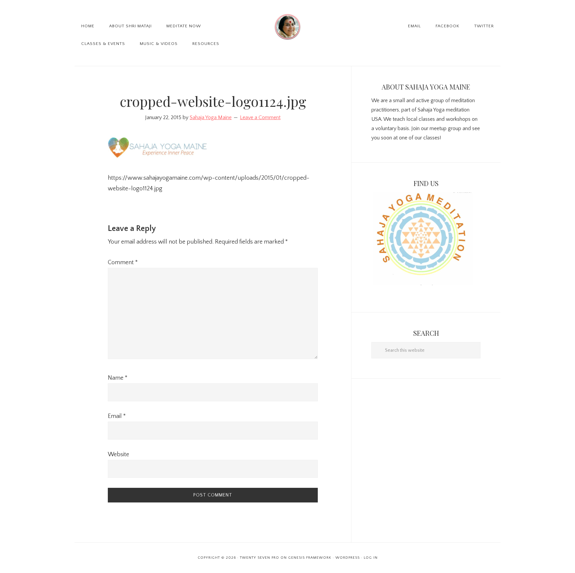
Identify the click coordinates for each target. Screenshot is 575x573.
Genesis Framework (309, 558)
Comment (123, 262)
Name (117, 378)
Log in (371, 558)
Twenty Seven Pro (259, 558)
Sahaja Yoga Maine (287, 26)
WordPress (347, 558)
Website (118, 454)
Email (117, 416)
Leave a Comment (260, 117)
